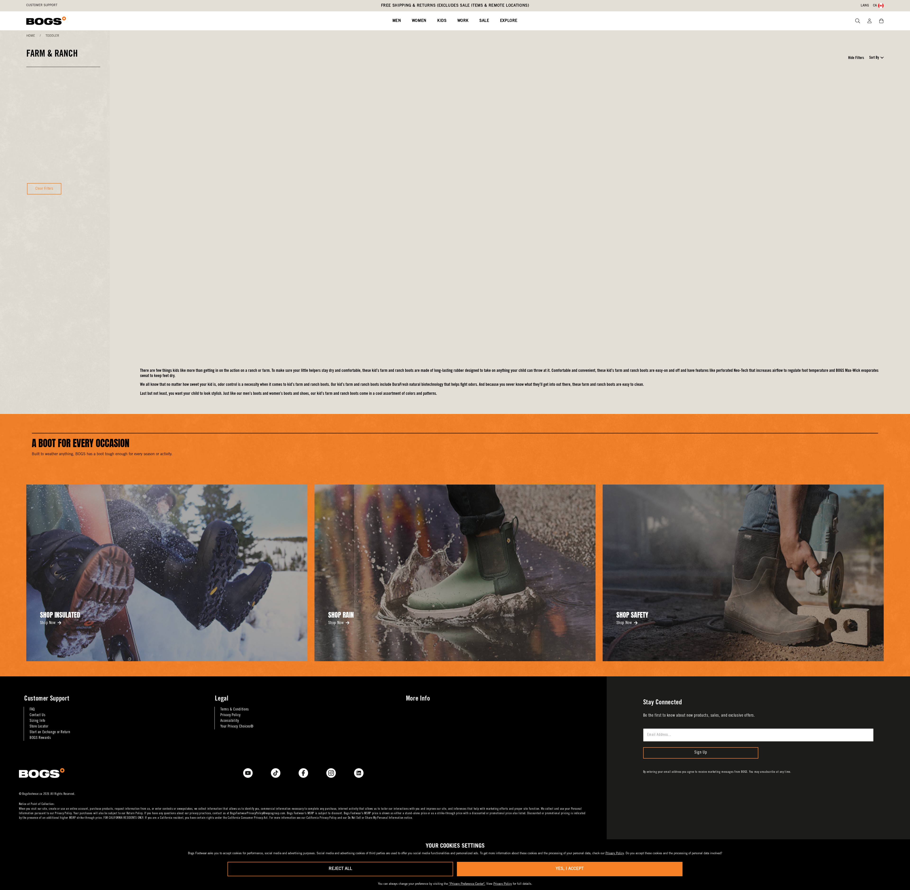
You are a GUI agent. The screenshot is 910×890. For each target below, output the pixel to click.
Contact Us (37, 715)
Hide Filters (856, 58)
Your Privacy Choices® (236, 726)
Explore (509, 21)
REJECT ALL (340, 869)
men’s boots (252, 394)
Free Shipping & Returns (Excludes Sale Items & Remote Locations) (455, 6)
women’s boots (280, 394)
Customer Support (41, 5)
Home (30, 36)
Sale (484, 21)
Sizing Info (37, 721)
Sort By (874, 58)
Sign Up (700, 753)
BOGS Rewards (40, 738)
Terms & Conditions (234, 709)
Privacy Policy (230, 715)
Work (463, 21)
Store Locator (39, 726)
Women (419, 21)
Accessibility (229, 721)
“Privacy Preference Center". (467, 884)
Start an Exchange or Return (50, 732)
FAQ (32, 709)
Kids (442, 21)
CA (875, 5)
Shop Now (48, 623)
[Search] (856, 20)
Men (396, 21)
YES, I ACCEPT (570, 869)
